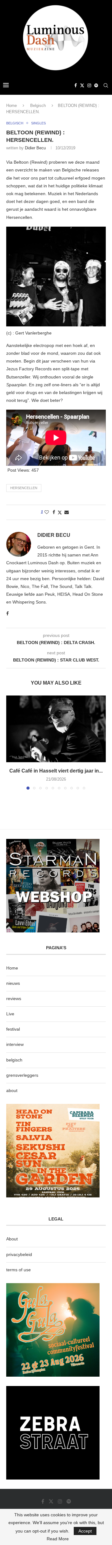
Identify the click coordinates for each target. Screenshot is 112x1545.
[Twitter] (82, 85)
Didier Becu (35, 148)
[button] (11, 742)
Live (10, 1013)
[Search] (106, 85)
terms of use (18, 1269)
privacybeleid (19, 1254)
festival (13, 1029)
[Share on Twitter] (60, 512)
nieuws (13, 983)
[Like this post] (46, 512)
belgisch (14, 1059)
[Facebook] (75, 85)
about (11, 1090)
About (12, 1238)
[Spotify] (96, 85)
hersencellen (23, 488)
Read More (58, 1539)
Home (11, 105)
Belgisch (38, 105)
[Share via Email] (66, 512)
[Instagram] (89, 85)
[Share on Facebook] (54, 512)
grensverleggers (22, 1075)
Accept (85, 1530)
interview (15, 1044)
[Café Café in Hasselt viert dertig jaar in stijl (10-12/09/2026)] (56, 728)
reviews (13, 998)
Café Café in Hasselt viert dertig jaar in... (56, 770)
